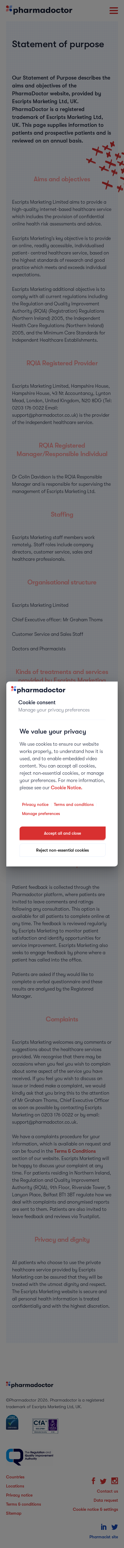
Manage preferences (41, 813)
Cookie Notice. (66, 787)
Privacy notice (35, 804)
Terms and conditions (74, 804)
